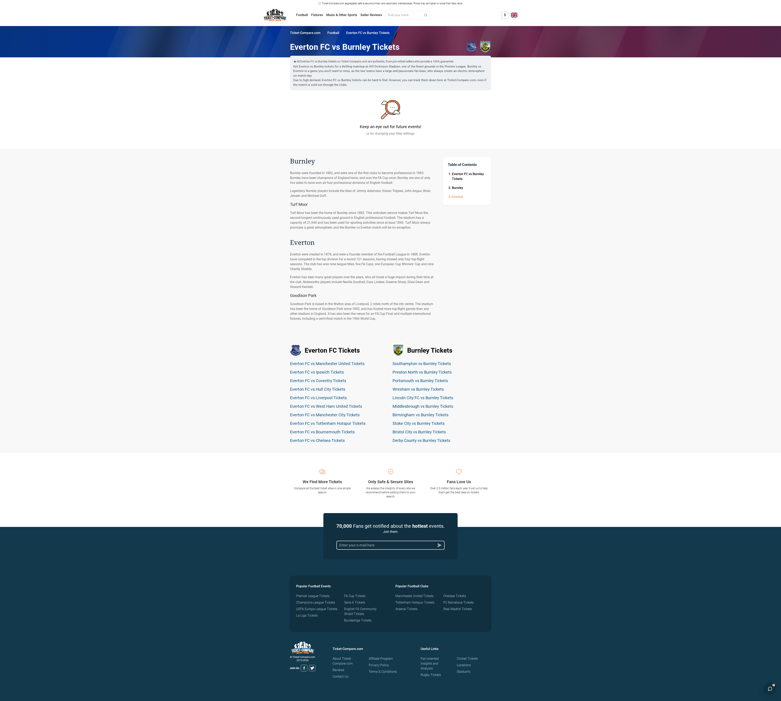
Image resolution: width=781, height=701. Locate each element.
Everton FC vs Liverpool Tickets (318, 397)
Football (302, 15)
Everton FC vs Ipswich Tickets (317, 372)
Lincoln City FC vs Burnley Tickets (423, 397)
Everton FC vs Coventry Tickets (318, 380)
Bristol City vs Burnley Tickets (419, 432)
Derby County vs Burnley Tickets (421, 440)
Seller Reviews (371, 15)
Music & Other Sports (341, 15)
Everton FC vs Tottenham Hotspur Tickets (327, 423)
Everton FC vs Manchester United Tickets (327, 363)
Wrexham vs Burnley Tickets (418, 389)
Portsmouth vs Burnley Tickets (420, 380)
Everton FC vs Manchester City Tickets (325, 414)
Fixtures (317, 15)
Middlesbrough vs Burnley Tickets (423, 406)
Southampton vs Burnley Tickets (422, 363)
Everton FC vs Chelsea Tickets (317, 440)
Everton (457, 197)
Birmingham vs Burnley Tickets (420, 414)
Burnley (457, 188)
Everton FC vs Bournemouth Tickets (322, 432)
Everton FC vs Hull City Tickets (317, 389)
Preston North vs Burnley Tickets (422, 372)
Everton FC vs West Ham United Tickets (326, 406)
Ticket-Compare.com (305, 33)
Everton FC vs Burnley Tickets (468, 176)
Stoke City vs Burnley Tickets (419, 423)
